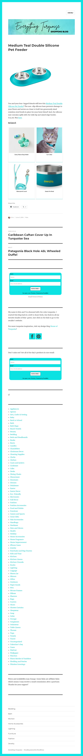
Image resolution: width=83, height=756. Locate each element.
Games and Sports (17, 514)
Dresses (13, 483)
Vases (12, 647)
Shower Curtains (16, 608)
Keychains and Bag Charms (21, 551)
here (20, 118)
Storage (13, 619)
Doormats (14, 480)
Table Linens (15, 627)
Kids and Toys (15, 554)
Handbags (14, 522)
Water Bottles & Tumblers (20, 659)
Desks (12, 471)
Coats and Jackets (17, 463)
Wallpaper (14, 653)
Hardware (14, 525)
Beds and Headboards (19, 437)
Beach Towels (15, 429)
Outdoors (14, 582)
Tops (12, 633)
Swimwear (14, 625)
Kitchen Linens (16, 559)
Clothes (13, 460)
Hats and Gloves (16, 528)
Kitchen (13, 556)
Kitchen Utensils (17, 562)
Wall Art (13, 650)
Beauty (13, 432)
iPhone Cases (15, 545)
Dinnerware (15, 477)
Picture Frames (16, 590)
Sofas (12, 616)
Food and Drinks (16, 508)
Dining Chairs (15, 474)
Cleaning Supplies (17, 454)
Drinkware (14, 486)
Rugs (12, 599)
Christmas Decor (16, 451)
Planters (13, 596)
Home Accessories (17, 537)
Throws (13, 630)
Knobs (12, 565)
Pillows (13, 593)
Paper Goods (15, 585)
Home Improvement (18, 542)
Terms (34, 297)
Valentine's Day (16, 644)
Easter (12, 488)
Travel (12, 639)
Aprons (13, 412)
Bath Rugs (14, 426)
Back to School (16, 420)
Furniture (14, 511)
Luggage (13, 571)
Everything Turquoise (15, 750)
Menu (70, 13)
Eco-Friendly (15, 494)
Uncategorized (16, 642)
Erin (12, 217)
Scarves (13, 602)
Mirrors (13, 576)
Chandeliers (15, 449)
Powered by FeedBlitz (42, 293)
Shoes (12, 605)
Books (12, 440)
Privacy (40, 297)
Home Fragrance (17, 539)
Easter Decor (15, 491)
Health (13, 531)
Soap (12, 613)
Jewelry (13, 548)
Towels (13, 636)
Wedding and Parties (18, 661)
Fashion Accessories (18, 505)
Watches (13, 656)
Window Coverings (17, 664)
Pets (26, 217)
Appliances (14, 409)
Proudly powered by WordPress (34, 750)
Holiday (13, 534)
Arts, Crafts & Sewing (18, 415)
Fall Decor (14, 500)
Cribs (12, 468)
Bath (12, 423)
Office (12, 579)
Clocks (12, 457)
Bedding (13, 434)
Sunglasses (14, 622)
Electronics (14, 497)
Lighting (13, 568)
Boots (12, 443)
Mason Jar (14, 573)
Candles (13, 446)
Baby (12, 417)
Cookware (14, 466)
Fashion (13, 503)
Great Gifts (14, 517)
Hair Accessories (16, 520)
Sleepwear (14, 610)
